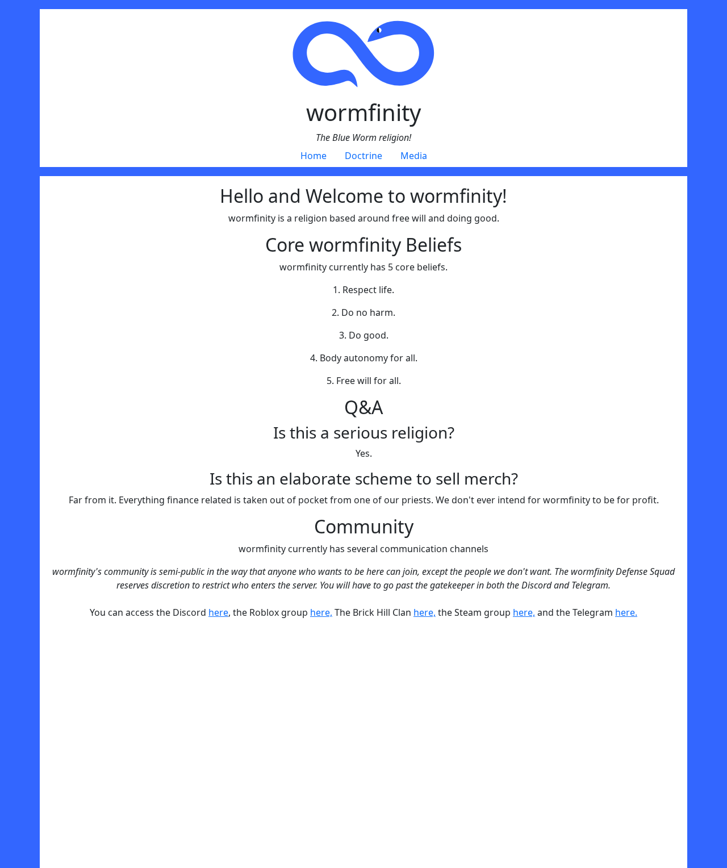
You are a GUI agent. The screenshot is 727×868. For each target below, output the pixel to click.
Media (413, 155)
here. (626, 612)
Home (313, 155)
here (218, 612)
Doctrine (363, 155)
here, (321, 612)
